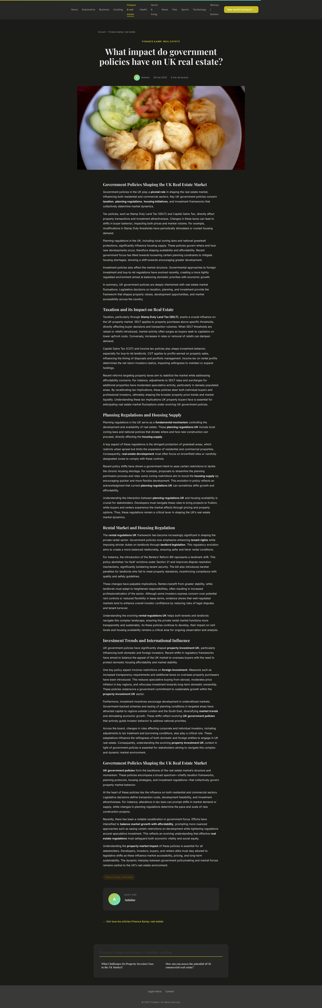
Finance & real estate (131, 9)
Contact (169, 991)
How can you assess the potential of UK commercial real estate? (188, 965)
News (165, 9)
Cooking (118, 9)
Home (74, 9)
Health (143, 9)
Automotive (88, 9)
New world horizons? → (241, 9)
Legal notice (154, 991)
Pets (174, 9)
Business (104, 9)
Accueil (101, 31)
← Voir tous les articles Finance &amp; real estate (133, 921)
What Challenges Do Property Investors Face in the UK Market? (127, 965)
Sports (185, 9)
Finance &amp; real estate (122, 31)
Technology (199, 9)
